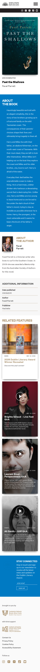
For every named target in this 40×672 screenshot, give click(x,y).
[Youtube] (29, 10)
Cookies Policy (8, 644)
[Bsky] (37, 10)
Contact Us (6, 638)
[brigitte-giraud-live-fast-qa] (20, 409)
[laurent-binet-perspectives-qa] (20, 466)
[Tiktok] (33, 10)
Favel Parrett (8, 86)
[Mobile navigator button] (36, 4)
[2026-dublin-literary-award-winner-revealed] (20, 351)
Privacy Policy (7, 641)
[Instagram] (22, 10)
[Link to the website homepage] (15, 4)
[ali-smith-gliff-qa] (20, 523)
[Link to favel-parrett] (7, 244)
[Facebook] (26, 10)
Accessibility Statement (11, 648)
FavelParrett (19, 247)
